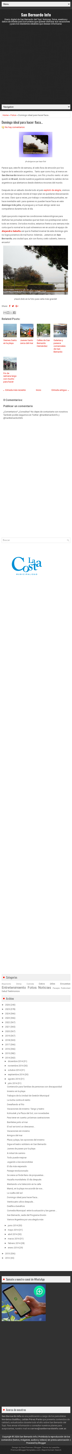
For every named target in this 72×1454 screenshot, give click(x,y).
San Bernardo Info (36, 15)
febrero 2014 (14, 1243)
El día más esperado (17, 1166)
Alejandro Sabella (11, 231)
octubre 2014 (14, 1070)
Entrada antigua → (60, 390)
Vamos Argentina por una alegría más (25, 1219)
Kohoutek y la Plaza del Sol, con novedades (28, 1113)
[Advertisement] (36, 64)
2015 (7, 1053)
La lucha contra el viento (18, 1100)
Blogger (42, 1443)
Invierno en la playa (16, 1091)
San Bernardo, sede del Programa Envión (26, 1215)
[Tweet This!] (13, 306)
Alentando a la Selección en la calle (24, 1184)
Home (6, 115)
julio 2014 (12, 1083)
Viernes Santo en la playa (10, 341)
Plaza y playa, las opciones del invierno (26, 1140)
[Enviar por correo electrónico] (5, 312)
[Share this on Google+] (17, 306)
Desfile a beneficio (16, 1206)
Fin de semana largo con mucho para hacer (10, 377)
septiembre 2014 (16, 1074)
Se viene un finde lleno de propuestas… (26, 1175)
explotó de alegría (52, 190)
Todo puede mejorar (17, 1157)
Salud (4, 991)
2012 (7, 1258)
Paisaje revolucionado (17, 1170)
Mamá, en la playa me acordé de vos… (25, 1188)
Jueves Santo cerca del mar (26, 341)
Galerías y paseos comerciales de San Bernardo (59, 346)
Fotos (13, 115)
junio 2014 (13, 1225)
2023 (7, 1018)
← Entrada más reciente (14, 390)
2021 (7, 1026)
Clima (18, 984)
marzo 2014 (13, 1238)
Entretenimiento (14, 988)
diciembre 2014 (15, 1061)
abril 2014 (12, 1234)
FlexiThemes (27, 1447)
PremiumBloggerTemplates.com (25, 1450)
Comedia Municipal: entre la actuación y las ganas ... (32, 1210)
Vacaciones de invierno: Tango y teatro (25, 1109)
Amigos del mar (14, 1135)
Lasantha (55, 1447)
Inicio (38, 390)
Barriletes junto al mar (17, 1122)
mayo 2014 (13, 1230)
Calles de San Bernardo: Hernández (43, 343)
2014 (7, 1057)
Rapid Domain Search (51, 1450)
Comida (30, 984)
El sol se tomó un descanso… (21, 1126)
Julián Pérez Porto (32, 1419)
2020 (7, 1031)
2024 (7, 1013)
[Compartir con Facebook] (14, 312)
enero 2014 (13, 1247)
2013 (7, 1253)
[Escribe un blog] (8, 312)
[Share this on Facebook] (9, 306)
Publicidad (65, 988)
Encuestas (65, 983)
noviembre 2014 (15, 1065)
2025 (7, 1009)
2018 (7, 1040)
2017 (7, 1044)
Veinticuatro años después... (20, 1201)
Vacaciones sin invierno (18, 1131)
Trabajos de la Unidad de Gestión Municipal (28, 1095)
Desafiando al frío (15, 1104)
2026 (7, 1004)
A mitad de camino (16, 1153)
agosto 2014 (14, 1079)
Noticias (44, 988)
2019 (7, 1035)
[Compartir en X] (11, 312)
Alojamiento (6, 984)
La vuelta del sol (15, 1193)
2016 (7, 1049)
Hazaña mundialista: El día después (24, 1179)
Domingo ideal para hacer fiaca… (22, 122)
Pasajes (56, 988)
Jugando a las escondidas (20, 1162)
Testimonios (14, 991)
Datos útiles (47, 983)
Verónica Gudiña (11, 1419)
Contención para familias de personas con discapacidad (34, 1086)
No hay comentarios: (15, 127)
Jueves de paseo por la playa (21, 1148)
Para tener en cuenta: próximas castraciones (28, 1117)
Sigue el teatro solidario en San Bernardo (26, 1144)
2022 (7, 1022)
